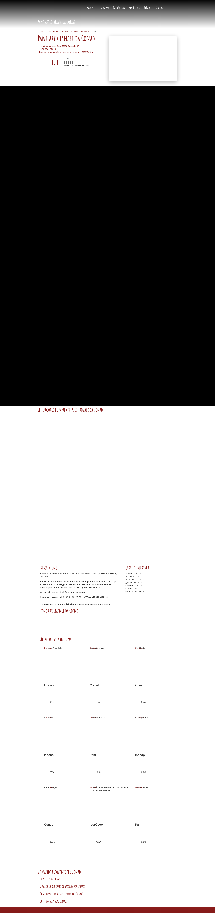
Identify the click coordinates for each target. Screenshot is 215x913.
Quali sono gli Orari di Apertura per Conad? (62, 886)
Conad (66, 59)
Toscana (64, 31)
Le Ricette (147, 7)
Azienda (90, 7)
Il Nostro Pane (103, 7)
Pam (93, 755)
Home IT (41, 31)
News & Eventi (134, 7)
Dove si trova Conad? (51, 879)
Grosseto (74, 31)
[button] (107, 880)
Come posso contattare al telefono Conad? (61, 893)
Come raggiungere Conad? (53, 901)
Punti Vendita (119, 7)
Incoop (49, 685)
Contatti (159, 7)
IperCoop (96, 824)
